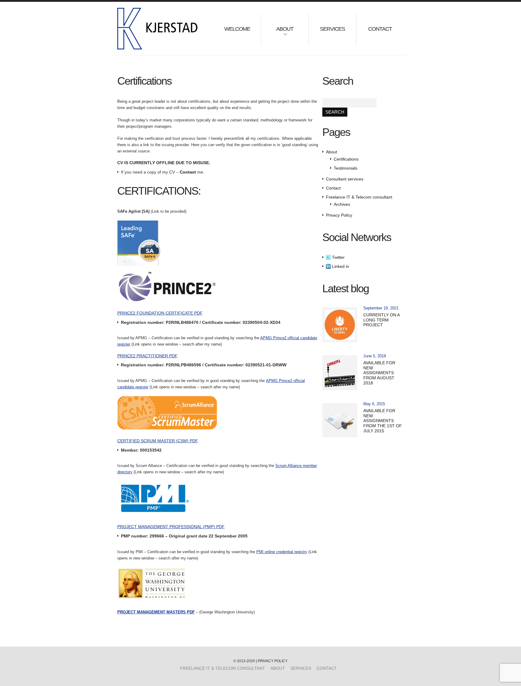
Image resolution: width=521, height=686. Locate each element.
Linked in (340, 266)
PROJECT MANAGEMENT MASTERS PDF (156, 612)
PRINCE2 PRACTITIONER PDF (147, 355)
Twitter (338, 257)
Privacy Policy (339, 215)
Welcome (237, 29)
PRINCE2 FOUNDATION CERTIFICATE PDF (160, 313)
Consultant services (344, 179)
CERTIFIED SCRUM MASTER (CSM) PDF (157, 440)
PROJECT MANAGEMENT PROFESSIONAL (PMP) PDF (171, 526)
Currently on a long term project (381, 319)
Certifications (346, 159)
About (277, 33)
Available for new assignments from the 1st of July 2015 (382, 420)
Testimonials (345, 168)
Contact (380, 29)
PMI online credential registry (281, 552)
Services (332, 29)
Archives (342, 204)
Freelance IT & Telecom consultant (359, 197)
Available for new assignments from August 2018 (379, 372)
